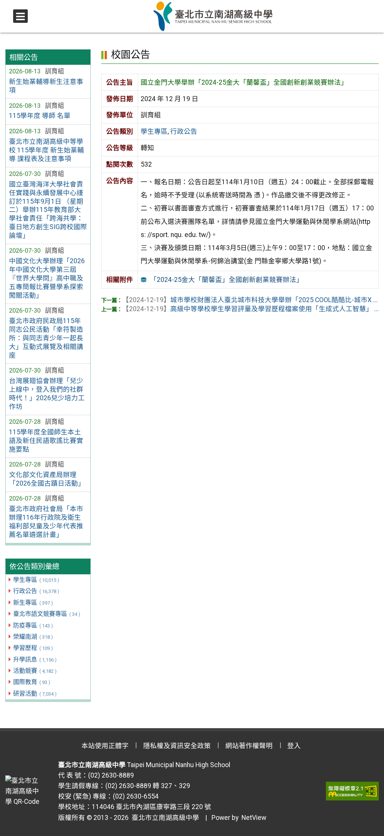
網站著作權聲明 (249, 746)
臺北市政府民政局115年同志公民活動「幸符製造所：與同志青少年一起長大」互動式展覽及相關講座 (46, 338)
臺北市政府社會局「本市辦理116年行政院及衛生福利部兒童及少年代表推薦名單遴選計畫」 (46, 521)
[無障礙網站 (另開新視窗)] (352, 791)
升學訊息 (34, 659)
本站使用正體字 (105, 746)
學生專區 (36, 579)
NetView (254, 817)
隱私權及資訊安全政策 (177, 746)
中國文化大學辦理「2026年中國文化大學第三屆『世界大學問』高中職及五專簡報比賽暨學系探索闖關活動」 (47, 278)
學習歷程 (32, 647)
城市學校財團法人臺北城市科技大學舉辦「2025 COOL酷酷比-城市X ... (250, 300)
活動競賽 (34, 670)
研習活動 (34, 693)
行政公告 (36, 591)
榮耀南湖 (32, 636)
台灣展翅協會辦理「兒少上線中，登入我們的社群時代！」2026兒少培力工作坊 (47, 393)
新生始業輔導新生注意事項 (46, 86)
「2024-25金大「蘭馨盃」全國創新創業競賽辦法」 (226, 279)
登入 (294, 746)
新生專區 (32, 602)
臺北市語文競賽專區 (46, 613)
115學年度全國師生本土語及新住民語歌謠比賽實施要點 (46, 440)
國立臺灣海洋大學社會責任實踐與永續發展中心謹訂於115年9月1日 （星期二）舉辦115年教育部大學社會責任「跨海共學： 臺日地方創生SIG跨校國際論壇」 (48, 209)
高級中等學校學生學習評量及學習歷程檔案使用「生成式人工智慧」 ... (250, 309)
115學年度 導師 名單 (39, 115)
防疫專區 (32, 625)
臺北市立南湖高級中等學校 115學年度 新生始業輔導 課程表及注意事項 (46, 150)
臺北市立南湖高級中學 (164, 817)
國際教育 (31, 681)
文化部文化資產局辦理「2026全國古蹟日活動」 (47, 479)
